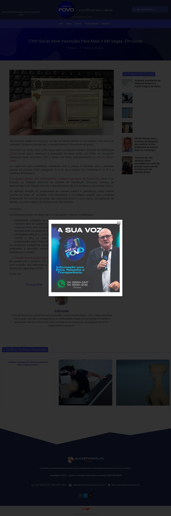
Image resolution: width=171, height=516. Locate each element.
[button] (119, 223)
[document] (85, 258)
